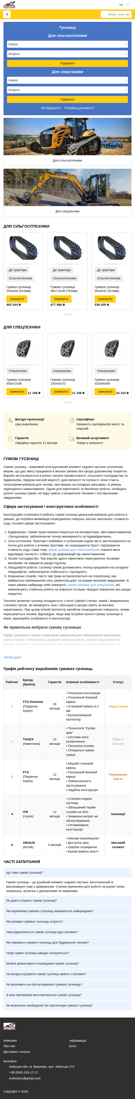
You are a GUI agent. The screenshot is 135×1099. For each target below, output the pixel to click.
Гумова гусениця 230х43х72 (62, 381)
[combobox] (67, 44)
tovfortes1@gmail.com (25, 1078)
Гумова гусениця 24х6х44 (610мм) (18, 289)
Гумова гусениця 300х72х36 (18, 381)
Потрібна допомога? (79, 108)
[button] (64, 314)
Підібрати (67, 63)
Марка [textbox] (13, 44)
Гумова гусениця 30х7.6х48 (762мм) (64, 289)
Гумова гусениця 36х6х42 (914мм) (107, 289)
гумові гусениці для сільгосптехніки (74, 550)
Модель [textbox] (14, 54)
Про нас (9, 1046)
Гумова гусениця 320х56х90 (107, 381)
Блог (72, 1046)
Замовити (17, 299)
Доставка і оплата (17, 1052)
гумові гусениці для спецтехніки (90, 585)
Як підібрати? (51, 108)
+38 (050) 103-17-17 (23, 1072)
